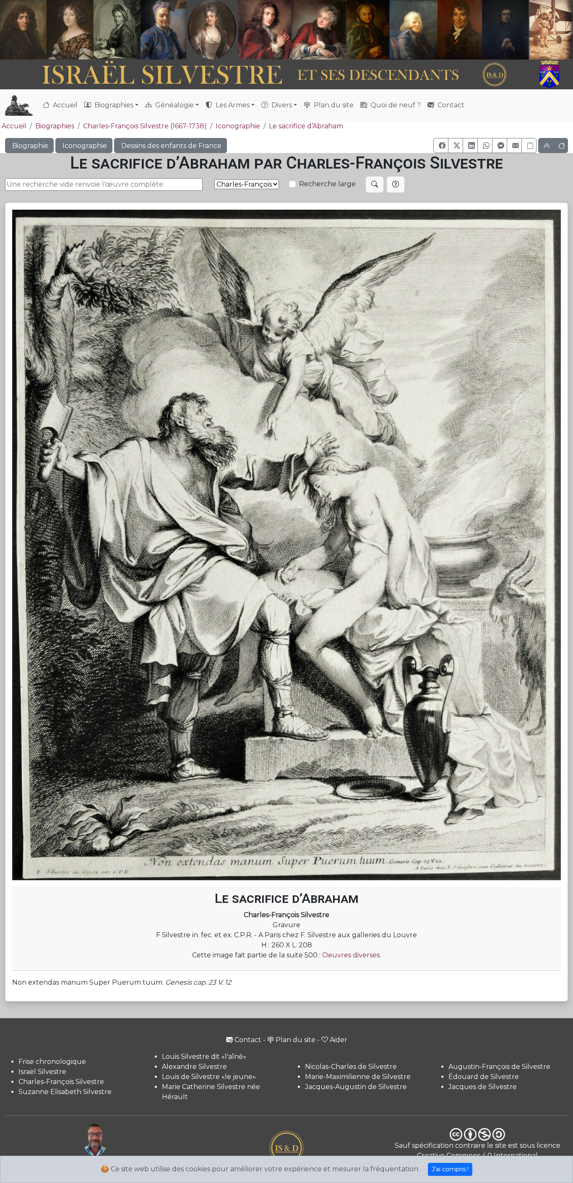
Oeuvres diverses (351, 955)
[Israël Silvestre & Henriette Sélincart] (46, 30)
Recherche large (327, 184)
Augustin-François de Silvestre (499, 1067)
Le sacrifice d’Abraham (306, 126)
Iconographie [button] (84, 146)
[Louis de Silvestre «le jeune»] (163, 30)
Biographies (54, 126)
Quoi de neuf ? (395, 105)
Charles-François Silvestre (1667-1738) (145, 126)
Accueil (64, 105)
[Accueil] (264, 75)
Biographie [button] (29, 146)
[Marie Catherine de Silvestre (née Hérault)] (211, 30)
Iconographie (238, 126)
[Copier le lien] (529, 145)
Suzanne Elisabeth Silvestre (65, 1092)
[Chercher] (374, 184)
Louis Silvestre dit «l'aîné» (204, 1057)
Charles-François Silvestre (61, 1082)
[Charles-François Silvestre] (117, 30)
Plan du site (333, 105)
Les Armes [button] (232, 105)
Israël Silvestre (42, 1072)
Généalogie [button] (174, 105)
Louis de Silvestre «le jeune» (209, 1077)
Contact (450, 105)
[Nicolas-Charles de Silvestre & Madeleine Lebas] (292, 30)
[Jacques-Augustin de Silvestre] (413, 30)
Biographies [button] (113, 105)
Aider (338, 1040)
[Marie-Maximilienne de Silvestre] (367, 30)
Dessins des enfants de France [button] (170, 146)
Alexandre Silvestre (194, 1067)
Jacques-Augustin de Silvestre (356, 1087)
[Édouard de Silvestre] (505, 30)
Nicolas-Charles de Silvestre (351, 1067)
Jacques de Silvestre (482, 1087)
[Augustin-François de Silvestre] (460, 30)
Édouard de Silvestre (483, 1077)
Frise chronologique (52, 1062)
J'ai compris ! (450, 1169)
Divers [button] (281, 105)
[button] (440, 145)
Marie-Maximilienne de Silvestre (358, 1077)
